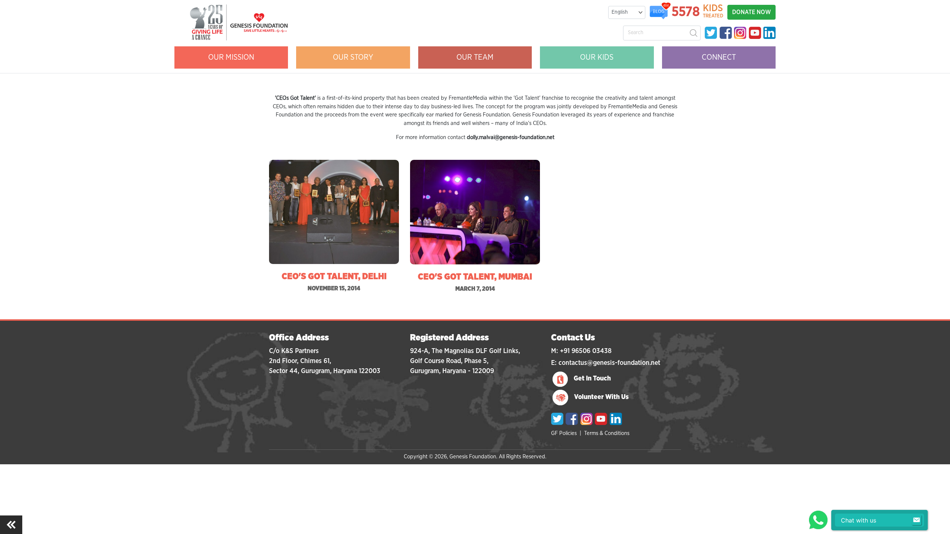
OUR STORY (353, 57)
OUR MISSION (231, 57)
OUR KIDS (596, 57)
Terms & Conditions (606, 433)
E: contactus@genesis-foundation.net (605, 363)
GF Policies (564, 433)
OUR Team (475, 57)
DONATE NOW (751, 12)
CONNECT (719, 57)
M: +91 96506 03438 (581, 351)
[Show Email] (916, 520)
